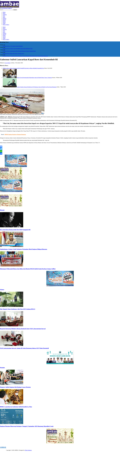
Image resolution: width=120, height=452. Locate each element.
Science (2, 289)
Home (4, 12)
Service (4, 19)
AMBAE (3, 447)
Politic (4, 20)
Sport (4, 17)
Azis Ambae (7, 62)
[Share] (60, 153)
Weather (2, 367)
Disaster (2, 210)
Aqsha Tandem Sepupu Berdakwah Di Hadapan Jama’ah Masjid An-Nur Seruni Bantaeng (37, 87)
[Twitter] (60, 149)
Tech (4, 15)
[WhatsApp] (60, 151)
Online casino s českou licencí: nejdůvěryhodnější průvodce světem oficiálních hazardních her (23, 68)
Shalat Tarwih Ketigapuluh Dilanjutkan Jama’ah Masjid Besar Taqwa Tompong (34, 77)
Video (4, 23)
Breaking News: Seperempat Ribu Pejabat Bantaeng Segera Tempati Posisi (19, 51)
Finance (4, 18)
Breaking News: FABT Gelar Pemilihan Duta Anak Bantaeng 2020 (17, 48)
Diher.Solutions (28, 450)
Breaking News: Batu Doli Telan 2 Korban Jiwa (13, 53)
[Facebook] (60, 147)
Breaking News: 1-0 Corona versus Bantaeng (13, 46)
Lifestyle (5, 14)
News (4, 13)
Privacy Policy (6, 24)
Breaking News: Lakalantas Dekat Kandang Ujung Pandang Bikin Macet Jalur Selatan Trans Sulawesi (25, 56)
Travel (4, 22)
